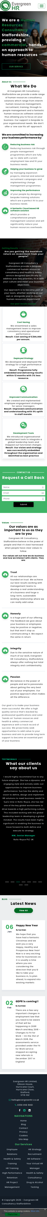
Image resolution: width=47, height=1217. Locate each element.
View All (23, 911)
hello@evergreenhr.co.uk (25, 1100)
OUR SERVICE (16, 67)
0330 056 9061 (25, 1105)
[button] (7, 882)
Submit (23, 505)
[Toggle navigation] (41, 5)
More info (35, 1211)
